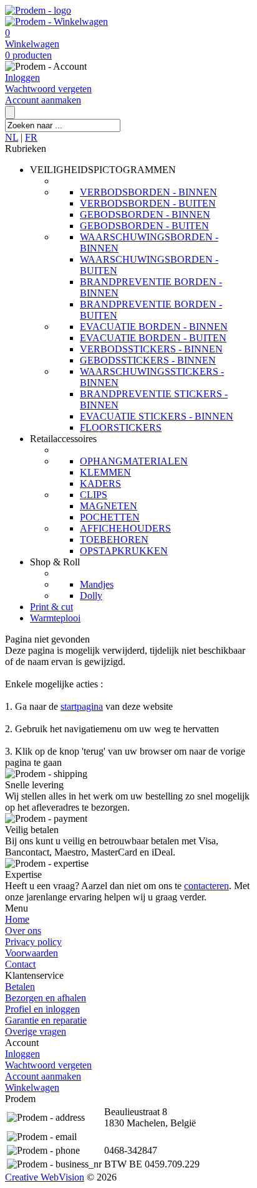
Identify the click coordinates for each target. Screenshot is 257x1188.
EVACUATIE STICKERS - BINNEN (156, 416)
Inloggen (22, 77)
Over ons (23, 930)
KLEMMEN (105, 472)
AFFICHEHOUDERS (125, 528)
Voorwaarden (31, 953)
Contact (20, 964)
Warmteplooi (55, 618)
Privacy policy (33, 941)
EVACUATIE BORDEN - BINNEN (154, 326)
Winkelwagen (32, 44)
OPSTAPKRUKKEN (124, 550)
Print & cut (51, 606)
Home (17, 919)
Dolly (91, 595)
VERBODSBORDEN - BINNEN (148, 192)
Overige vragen (35, 1031)
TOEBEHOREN (114, 539)
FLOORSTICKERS (121, 427)
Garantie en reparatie (46, 1020)
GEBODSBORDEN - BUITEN (144, 225)
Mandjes (97, 584)
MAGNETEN (108, 506)
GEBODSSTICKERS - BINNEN (148, 360)
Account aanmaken (43, 100)
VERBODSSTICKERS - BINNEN (151, 349)
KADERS (100, 483)
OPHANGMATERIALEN (134, 461)
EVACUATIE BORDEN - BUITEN (153, 337)
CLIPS (93, 494)
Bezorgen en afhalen (45, 997)
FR (31, 137)
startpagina (82, 706)
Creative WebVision (44, 1177)
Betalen (20, 986)
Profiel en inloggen (42, 1009)
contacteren (206, 885)
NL (11, 137)
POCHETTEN (110, 517)
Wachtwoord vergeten (48, 88)
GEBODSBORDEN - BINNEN (145, 214)
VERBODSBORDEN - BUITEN (148, 203)
